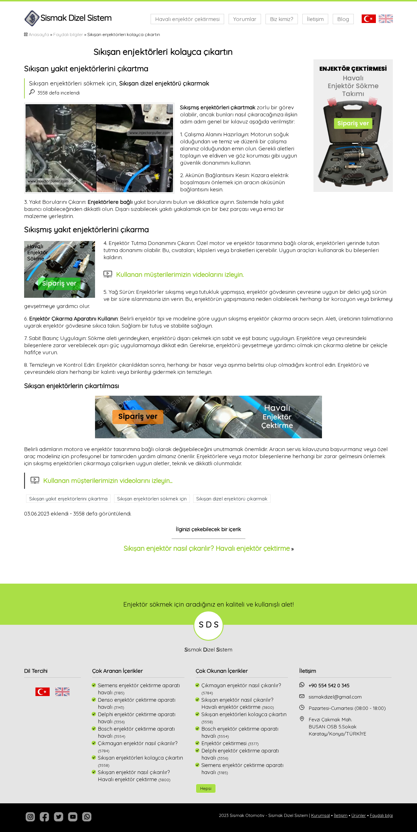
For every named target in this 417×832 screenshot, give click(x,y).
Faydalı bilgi (381, 815)
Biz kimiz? (281, 19)
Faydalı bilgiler (68, 34)
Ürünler (358, 815)
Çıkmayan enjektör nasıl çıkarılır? (138, 743)
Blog (343, 19)
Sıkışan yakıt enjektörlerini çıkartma (68, 499)
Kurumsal (320, 815)
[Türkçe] (42, 694)
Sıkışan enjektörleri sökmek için (152, 499)
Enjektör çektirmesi (224, 743)
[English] (62, 694)
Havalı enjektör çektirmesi (187, 19)
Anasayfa (39, 34)
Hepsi (205, 788)
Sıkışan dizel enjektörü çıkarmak (232, 499)
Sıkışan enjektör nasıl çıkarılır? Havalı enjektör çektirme (207, 548)
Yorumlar (244, 19)
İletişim (315, 19)
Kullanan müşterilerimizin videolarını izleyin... (107, 480)
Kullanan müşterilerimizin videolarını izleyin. (180, 274)
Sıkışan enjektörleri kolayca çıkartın (140, 758)
